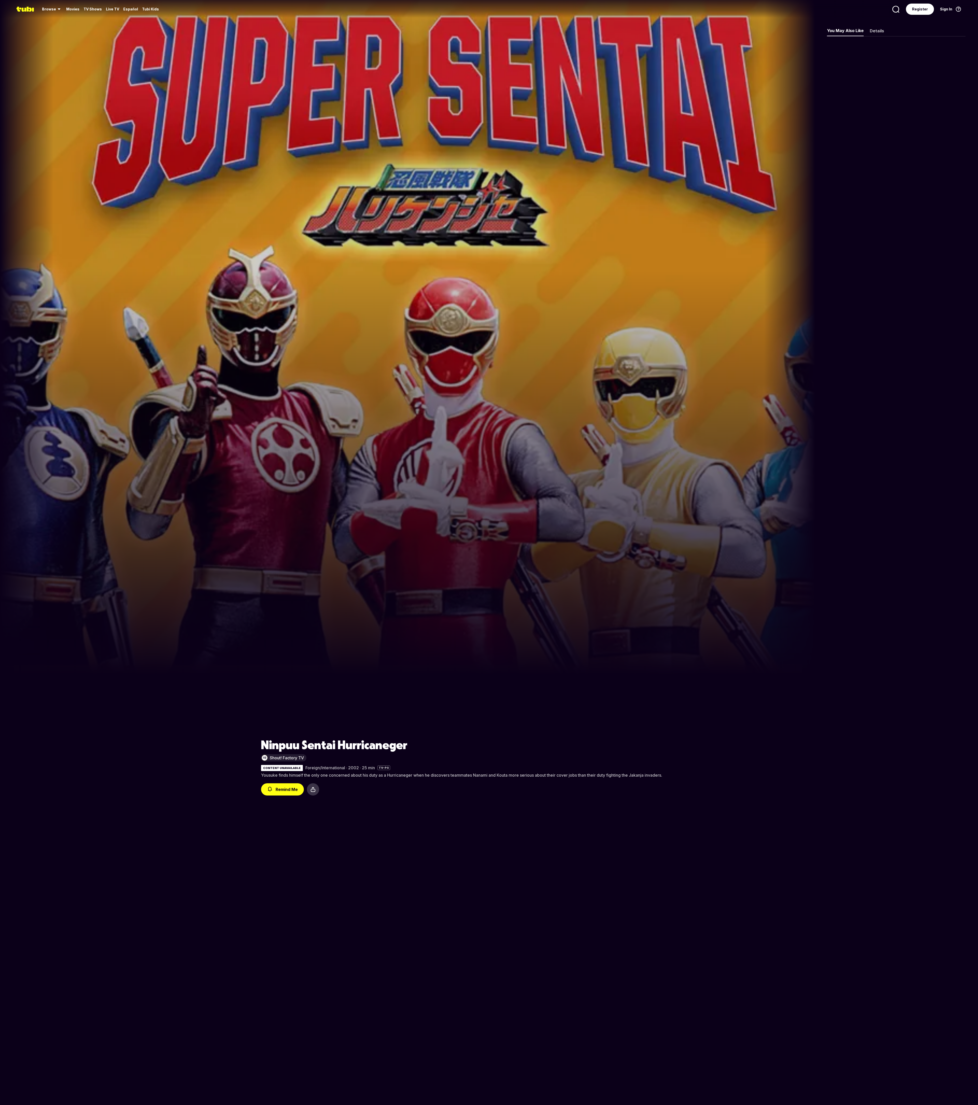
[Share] (313, 789)
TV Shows (93, 9)
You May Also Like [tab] (845, 30)
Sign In (946, 9)
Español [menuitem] (130, 9)
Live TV (112, 9)
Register (920, 9)
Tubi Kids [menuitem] (150, 9)
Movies (72, 9)
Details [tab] (877, 30)
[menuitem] (52, 9)
